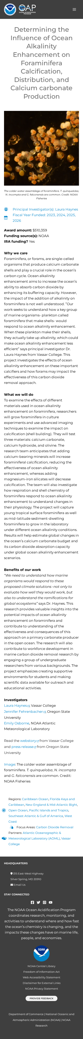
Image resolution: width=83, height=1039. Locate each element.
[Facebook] (32, 902)
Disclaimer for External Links (41, 983)
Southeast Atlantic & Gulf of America (35, 816)
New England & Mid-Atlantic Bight (51, 805)
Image (9, 764)
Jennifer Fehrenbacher (23, 712)
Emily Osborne (16, 723)
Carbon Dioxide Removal (54, 827)
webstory (28, 741)
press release (22, 747)
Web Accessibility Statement (41, 977)
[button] (41, 998)
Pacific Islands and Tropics (48, 810)
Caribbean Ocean (35, 799)
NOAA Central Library (41, 966)
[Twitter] (38, 902)
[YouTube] (50, 902)
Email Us (19, 884)
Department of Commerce (26, 1014)
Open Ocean (18, 810)
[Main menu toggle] (74, 9)
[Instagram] (44, 902)
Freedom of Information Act (41, 971)
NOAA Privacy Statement (41, 988)
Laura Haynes (15, 706)
